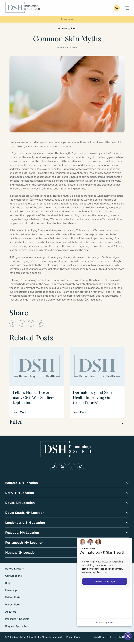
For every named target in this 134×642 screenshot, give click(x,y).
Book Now (67, 19)
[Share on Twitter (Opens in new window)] (31, 323)
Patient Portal (13, 597)
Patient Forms (13, 604)
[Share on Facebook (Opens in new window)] (12, 323)
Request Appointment (18, 626)
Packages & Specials (17, 618)
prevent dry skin (79, 172)
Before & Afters (14, 568)
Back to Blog (68, 28)
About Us (10, 611)
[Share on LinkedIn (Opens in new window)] (22, 323)
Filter (15, 421)
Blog (7, 583)
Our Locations (13, 575)
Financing (11, 590)
